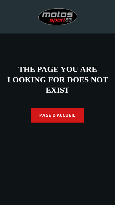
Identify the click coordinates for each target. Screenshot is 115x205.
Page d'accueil (57, 115)
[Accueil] (57, 16)
